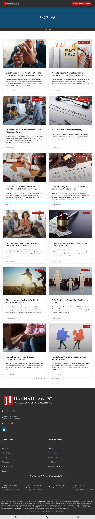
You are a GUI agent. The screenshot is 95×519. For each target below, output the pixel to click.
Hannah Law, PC (40, 512)
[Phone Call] (47, 517)
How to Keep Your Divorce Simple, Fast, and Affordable (69, 358)
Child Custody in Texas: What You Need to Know (70, 301)
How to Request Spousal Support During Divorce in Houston (69, 244)
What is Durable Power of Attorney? (67, 129)
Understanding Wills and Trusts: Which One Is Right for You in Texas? (68, 187)
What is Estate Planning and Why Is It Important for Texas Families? (22, 244)
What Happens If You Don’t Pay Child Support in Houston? (22, 301)
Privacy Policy (60, 512)
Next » (56, 378)
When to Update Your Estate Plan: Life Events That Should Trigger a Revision (68, 74)
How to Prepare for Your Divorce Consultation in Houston (20, 358)
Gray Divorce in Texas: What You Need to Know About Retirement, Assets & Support (24, 74)
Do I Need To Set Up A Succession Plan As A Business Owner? (24, 130)
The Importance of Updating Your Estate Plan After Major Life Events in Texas (23, 187)
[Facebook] (4, 429)
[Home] (16, 517)
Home (45, 29)
